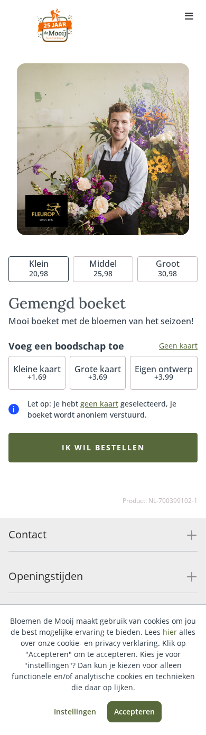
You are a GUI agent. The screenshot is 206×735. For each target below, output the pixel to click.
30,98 (168, 268)
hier (170, 632)
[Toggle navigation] (189, 17)
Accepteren (134, 712)
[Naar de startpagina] (54, 25)
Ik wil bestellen (103, 447)
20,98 (39, 268)
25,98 (103, 268)
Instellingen (75, 712)
